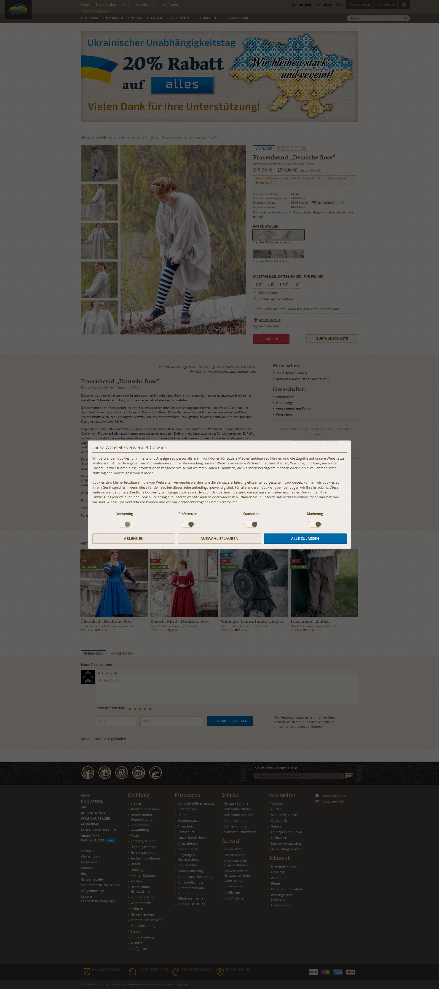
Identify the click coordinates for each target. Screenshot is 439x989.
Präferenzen (187, 514)
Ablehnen (134, 538)
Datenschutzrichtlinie (292, 497)
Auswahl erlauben (219, 538)
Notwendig (124, 514)
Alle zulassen (305, 538)
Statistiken (251, 514)
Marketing (315, 514)
